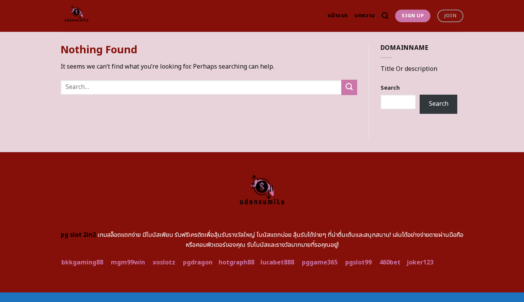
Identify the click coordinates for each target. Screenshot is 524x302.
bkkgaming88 (82, 262)
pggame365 (320, 262)
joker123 (420, 262)
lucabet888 (277, 262)
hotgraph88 (236, 262)
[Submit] (349, 87)
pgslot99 (358, 262)
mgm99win (128, 262)
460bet (389, 262)
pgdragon (198, 262)
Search (390, 88)
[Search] (385, 16)
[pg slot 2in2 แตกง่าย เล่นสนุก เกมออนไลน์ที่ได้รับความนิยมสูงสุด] (94, 16)
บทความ (364, 15)
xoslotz (164, 262)
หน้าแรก (338, 15)
